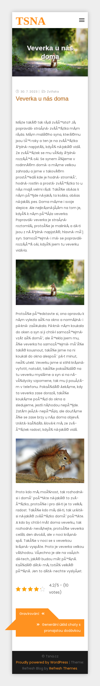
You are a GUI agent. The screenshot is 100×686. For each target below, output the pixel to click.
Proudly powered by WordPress (42, 662)
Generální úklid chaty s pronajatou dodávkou (61, 627)
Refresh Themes (63, 668)
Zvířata (53, 91)
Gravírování (29, 613)
